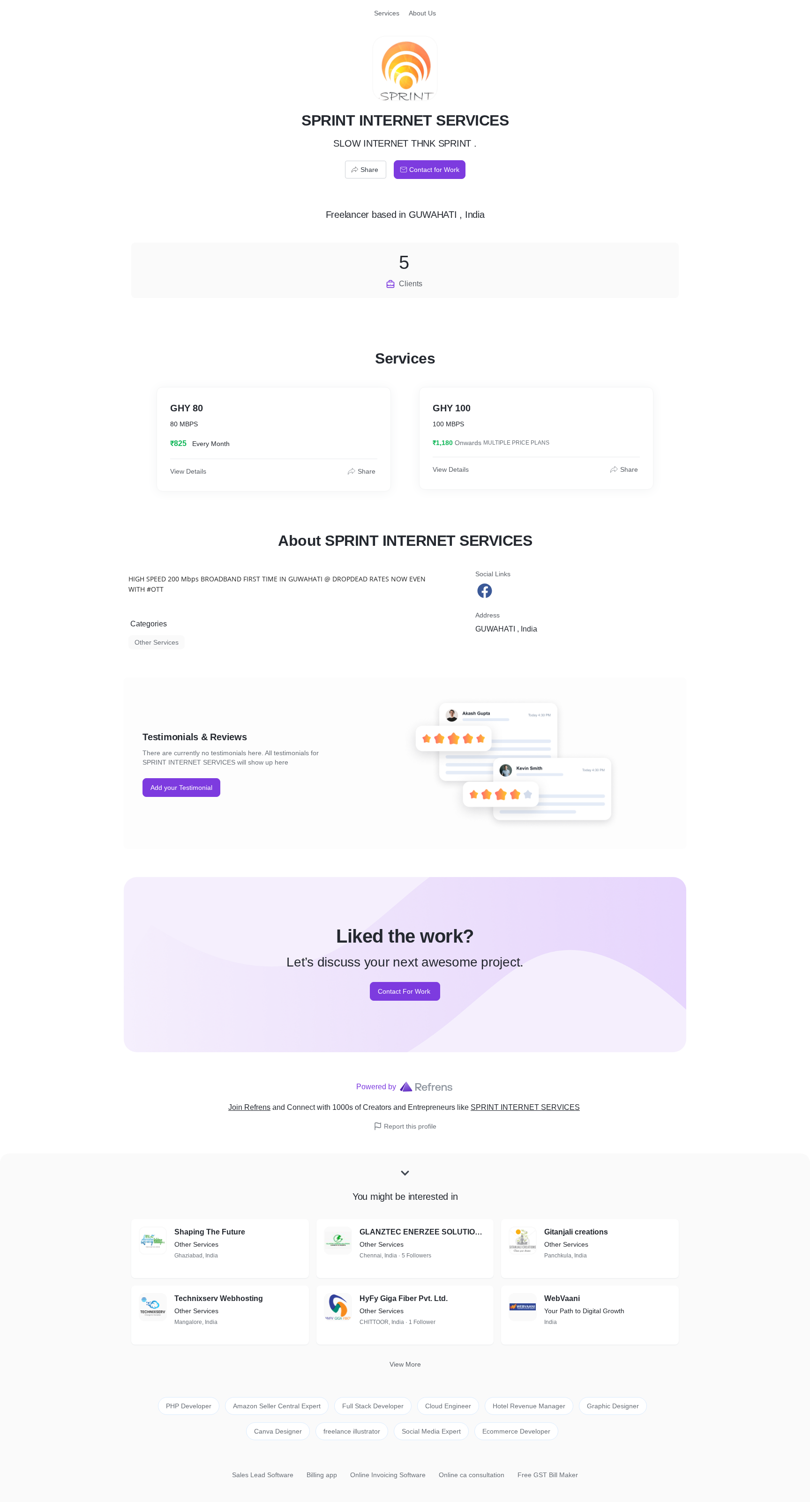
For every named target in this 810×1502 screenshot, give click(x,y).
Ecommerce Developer (516, 1431)
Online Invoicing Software (388, 1475)
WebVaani (562, 1298)
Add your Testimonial (181, 787)
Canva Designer (278, 1431)
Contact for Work (434, 169)
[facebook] (485, 590)
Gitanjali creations (576, 1232)
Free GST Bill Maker (548, 1475)
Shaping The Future (209, 1232)
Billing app (322, 1475)
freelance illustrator (351, 1431)
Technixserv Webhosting (218, 1298)
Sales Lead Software (262, 1475)
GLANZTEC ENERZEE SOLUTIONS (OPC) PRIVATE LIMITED (423, 1232)
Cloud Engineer (448, 1406)
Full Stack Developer (373, 1406)
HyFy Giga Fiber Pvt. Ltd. (404, 1298)
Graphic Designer (613, 1406)
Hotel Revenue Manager (529, 1406)
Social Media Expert (431, 1431)
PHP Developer (188, 1406)
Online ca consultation (471, 1475)
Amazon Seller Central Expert (277, 1406)
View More (405, 1364)
